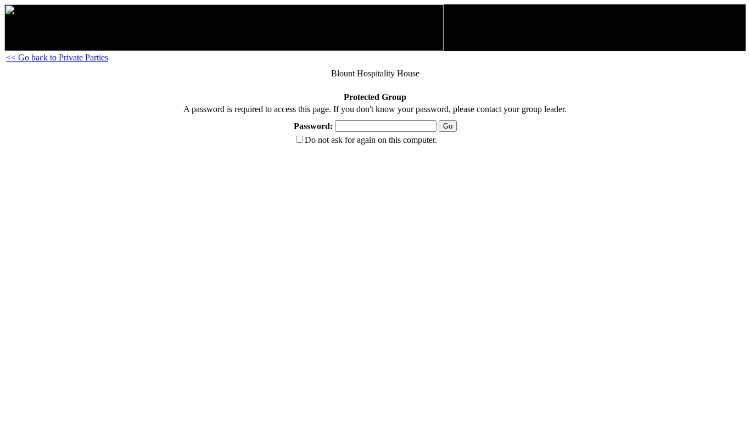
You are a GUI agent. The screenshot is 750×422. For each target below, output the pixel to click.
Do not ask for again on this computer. (371, 140)
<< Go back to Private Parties (57, 57)
